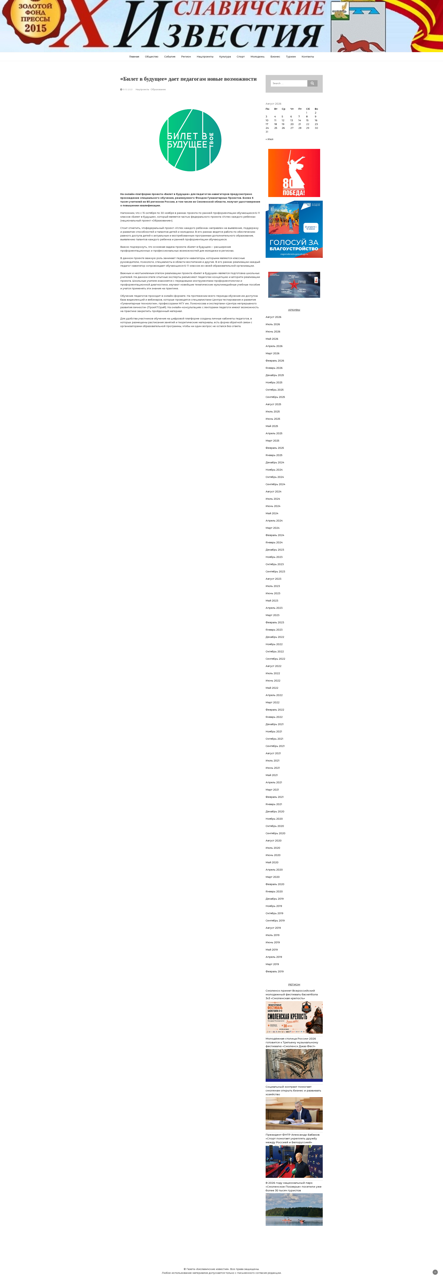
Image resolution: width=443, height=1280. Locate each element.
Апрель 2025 (274, 433)
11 (275, 120)
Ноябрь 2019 (274, 906)
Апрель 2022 (274, 695)
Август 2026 (273, 317)
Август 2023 (273, 578)
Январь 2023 (274, 629)
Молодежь (258, 56)
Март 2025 (272, 440)
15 (307, 120)
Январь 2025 (274, 455)
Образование (158, 89)
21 (299, 124)
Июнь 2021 (273, 767)
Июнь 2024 (273, 506)
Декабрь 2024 (275, 462)
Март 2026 (272, 353)
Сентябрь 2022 (275, 658)
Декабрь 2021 (275, 724)
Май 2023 (272, 600)
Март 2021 (272, 789)
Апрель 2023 (274, 607)
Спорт (241, 56)
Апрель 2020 (274, 869)
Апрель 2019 (274, 956)
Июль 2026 (273, 324)
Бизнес (275, 56)
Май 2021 (272, 775)
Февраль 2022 (275, 709)
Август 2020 (274, 840)
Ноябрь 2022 (274, 644)
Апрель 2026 (274, 346)
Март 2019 (272, 964)
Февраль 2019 (275, 971)
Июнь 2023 (273, 593)
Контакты (308, 56)
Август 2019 (273, 927)
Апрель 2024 (274, 520)
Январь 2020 (274, 891)
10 (267, 120)
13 (291, 120)
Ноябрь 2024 (274, 469)
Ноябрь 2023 (274, 557)
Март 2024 (272, 527)
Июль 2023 (273, 586)
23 (316, 124)
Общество (151, 56)
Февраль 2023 (275, 622)
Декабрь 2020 (275, 811)
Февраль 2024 (275, 535)
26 (283, 128)
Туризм (291, 56)
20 (292, 124)
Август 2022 (273, 666)
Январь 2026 (274, 367)
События (169, 56)
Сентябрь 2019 (275, 920)
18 (275, 124)
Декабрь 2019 (275, 898)
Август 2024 (273, 491)
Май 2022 (272, 687)
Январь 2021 (274, 804)
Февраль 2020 (275, 884)
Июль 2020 (273, 847)
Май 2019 (272, 949)
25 (275, 128)
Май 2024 (272, 513)
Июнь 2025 (273, 418)
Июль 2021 (272, 760)
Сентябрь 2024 (275, 484)
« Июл (269, 139)
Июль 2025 (273, 411)
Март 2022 (272, 702)
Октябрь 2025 (275, 389)
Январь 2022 (274, 717)
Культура (225, 56)
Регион (186, 56)
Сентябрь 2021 (275, 746)
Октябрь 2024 (275, 477)
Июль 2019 (272, 935)
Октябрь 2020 (275, 826)
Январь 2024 (274, 542)
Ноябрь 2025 (274, 382)
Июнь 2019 (273, 942)
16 (316, 120)
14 (299, 120)
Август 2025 (273, 404)
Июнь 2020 (273, 855)
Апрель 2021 (274, 782)
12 (283, 120)
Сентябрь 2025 (275, 397)
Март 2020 (273, 876)
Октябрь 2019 (274, 913)
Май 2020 (272, 862)
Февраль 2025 (275, 447)
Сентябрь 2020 (275, 833)
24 (267, 128)
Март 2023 (272, 615)
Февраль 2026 (275, 360)
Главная (134, 56)
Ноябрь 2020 (274, 818)
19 (283, 124)
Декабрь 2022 (275, 637)
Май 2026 (272, 338)
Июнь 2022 (273, 680)
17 (267, 124)
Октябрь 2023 (275, 564)
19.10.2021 (128, 89)
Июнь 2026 (273, 331)
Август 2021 (273, 753)
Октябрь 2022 (275, 651)
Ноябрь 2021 (274, 731)
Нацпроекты (205, 56)
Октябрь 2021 (274, 738)
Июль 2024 (273, 498)
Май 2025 (272, 426)
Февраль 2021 (275, 797)
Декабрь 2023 (275, 549)
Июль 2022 (273, 673)
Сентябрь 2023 (275, 571)
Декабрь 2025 (275, 375)
